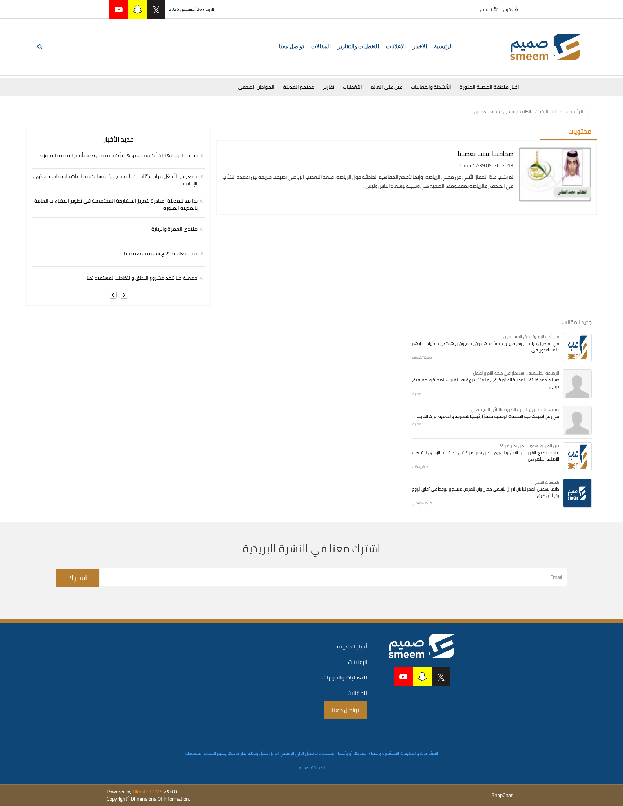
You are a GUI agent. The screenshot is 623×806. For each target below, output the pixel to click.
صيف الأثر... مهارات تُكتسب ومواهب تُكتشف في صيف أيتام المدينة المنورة (119, 155)
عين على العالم (386, 87)
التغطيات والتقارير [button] (358, 46)
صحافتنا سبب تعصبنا (485, 153)
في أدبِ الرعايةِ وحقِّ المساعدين (531, 336)
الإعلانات (357, 661)
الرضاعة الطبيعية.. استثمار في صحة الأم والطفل (516, 373)
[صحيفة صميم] (545, 46)
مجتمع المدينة (298, 87)
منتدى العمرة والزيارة (174, 228)
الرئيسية (443, 46)
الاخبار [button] (420, 46)
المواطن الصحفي (256, 87)
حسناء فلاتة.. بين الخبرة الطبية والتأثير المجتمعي (515, 409)
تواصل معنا (291, 46)
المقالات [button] (321, 46)
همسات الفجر (547, 482)
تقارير (328, 87)
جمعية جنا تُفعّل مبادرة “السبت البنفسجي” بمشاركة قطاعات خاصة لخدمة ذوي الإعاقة (115, 180)
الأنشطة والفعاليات (431, 87)
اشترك (77, 577)
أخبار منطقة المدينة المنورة (489, 87)
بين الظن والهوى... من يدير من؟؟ (529, 446)
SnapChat (502, 795)
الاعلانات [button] (396, 46)
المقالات (549, 111)
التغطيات (352, 87)
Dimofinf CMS (148, 791)
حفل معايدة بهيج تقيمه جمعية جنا (161, 253)
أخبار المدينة (352, 646)
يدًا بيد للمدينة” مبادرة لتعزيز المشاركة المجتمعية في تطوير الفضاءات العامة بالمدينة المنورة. (116, 204)
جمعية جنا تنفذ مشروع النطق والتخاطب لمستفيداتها (142, 278)
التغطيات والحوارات (344, 677)
